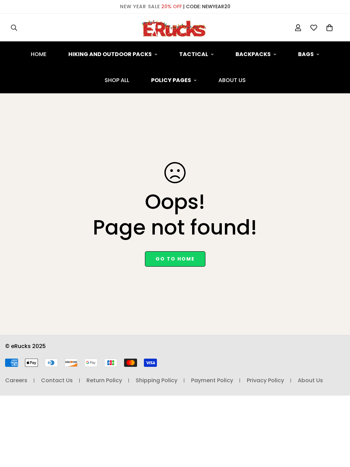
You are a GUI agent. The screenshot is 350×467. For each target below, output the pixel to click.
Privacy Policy (265, 380)
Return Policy (104, 380)
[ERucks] (175, 27)
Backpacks (253, 54)
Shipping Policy (156, 380)
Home (38, 54)
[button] (329, 28)
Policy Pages (171, 80)
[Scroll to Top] (337, 430)
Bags (306, 54)
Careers (16, 380)
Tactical (193, 54)
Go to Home (175, 258)
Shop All (117, 80)
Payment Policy (212, 380)
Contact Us (57, 380)
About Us (232, 80)
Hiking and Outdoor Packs (110, 54)
